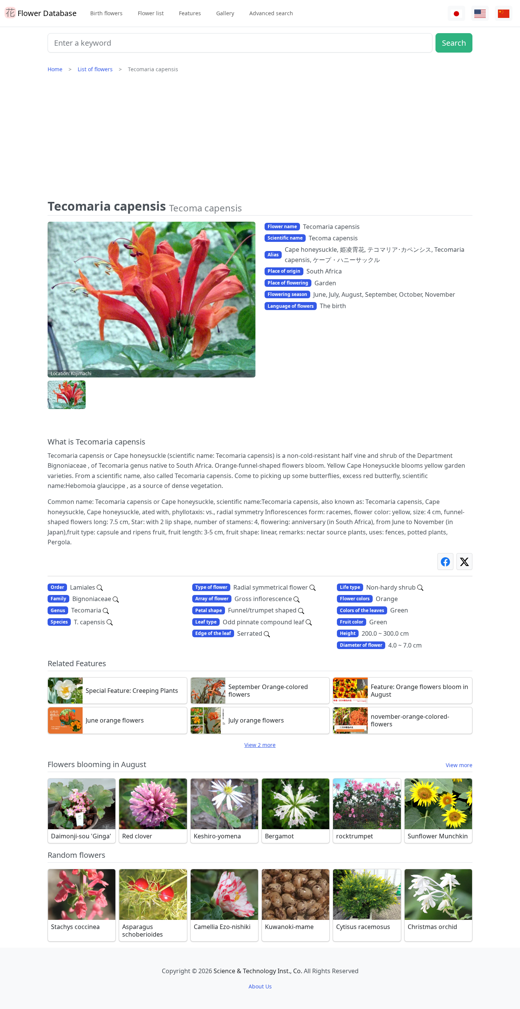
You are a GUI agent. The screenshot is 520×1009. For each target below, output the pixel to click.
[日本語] (456, 13)
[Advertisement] (260, 139)
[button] (67, 395)
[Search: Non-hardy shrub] (420, 587)
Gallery (225, 13)
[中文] (503, 13)
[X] (464, 561)
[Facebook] (445, 561)
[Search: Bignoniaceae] (116, 599)
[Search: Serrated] (267, 633)
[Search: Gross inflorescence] (296, 599)
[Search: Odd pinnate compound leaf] (309, 622)
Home (55, 69)
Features (190, 13)
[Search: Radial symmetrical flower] (312, 587)
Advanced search (271, 13)
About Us (260, 986)
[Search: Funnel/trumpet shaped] (301, 610)
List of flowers (95, 69)
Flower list (151, 13)
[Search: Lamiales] (100, 587)
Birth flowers (106, 13)
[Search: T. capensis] (110, 622)
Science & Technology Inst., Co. (258, 971)
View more (459, 765)
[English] (480, 13)
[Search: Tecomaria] (106, 610)
